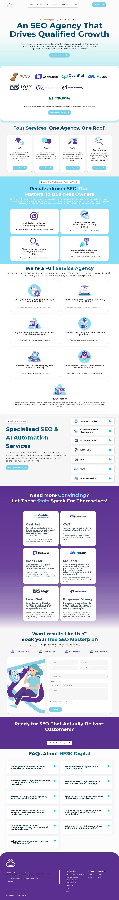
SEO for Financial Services (75, 874)
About (90, 877)
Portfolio (39, 5)
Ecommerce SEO (72, 877)
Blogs (75, 5)
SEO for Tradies (71, 880)
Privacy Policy (64, 701)
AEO (67, 891)
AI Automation (71, 883)
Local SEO (69, 885)
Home (31, 5)
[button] (51, 4)
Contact (90, 874)
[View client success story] (20, 76)
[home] (9, 4)
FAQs (99, 877)
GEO (67, 888)
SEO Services (51, 5)
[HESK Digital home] (10, 863)
